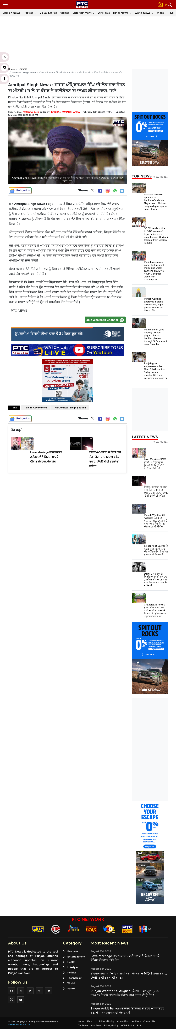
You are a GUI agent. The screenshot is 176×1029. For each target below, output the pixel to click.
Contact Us (149, 1021)
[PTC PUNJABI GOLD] (91, 929)
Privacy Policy (111, 1025)
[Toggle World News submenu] (153, 13)
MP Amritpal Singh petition (70, 407)
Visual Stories (48, 12)
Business (72, 951)
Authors (136, 1021)
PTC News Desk (31, 112)
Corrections (123, 1021)
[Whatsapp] (115, 190)
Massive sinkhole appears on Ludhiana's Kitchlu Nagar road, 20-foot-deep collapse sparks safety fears (155, 201)
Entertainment (82, 12)
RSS (139, 1025)
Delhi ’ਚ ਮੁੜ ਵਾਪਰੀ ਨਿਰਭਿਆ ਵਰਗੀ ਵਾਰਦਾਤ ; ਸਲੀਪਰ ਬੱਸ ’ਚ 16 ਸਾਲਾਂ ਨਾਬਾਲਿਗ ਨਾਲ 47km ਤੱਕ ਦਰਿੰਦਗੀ (156, 579)
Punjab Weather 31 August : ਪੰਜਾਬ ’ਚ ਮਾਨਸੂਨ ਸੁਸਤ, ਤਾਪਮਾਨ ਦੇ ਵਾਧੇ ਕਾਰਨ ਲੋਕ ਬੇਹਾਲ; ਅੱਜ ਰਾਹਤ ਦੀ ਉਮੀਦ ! (155, 521)
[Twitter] (92, 191)
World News (143, 12)
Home (81, 1021)
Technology (74, 977)
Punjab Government (36, 407)
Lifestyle (72, 967)
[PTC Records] (56, 929)
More (160, 12)
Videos (64, 12)
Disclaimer (83, 1025)
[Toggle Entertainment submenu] (93, 13)
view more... (160, 177)
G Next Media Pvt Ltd (19, 1024)
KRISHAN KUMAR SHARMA (65, 112)
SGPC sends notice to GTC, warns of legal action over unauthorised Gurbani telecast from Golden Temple (156, 235)
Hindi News (120, 12)
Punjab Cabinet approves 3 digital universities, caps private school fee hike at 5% (153, 304)
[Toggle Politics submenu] (35, 13)
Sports (71, 988)
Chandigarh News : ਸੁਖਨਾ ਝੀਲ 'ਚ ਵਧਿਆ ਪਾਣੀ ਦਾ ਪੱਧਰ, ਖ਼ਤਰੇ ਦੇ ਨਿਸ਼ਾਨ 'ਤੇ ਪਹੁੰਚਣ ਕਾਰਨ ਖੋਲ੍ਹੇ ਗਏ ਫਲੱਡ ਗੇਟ (155, 610)
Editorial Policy (106, 1021)
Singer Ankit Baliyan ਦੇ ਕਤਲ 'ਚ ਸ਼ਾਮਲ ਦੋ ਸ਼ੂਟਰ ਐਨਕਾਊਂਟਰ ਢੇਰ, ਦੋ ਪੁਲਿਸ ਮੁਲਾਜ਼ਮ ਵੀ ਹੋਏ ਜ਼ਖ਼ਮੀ (156, 550)
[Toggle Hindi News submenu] (130, 13)
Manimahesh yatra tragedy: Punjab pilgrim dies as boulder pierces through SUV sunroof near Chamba (155, 337)
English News (11, 12)
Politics (28, 12)
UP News (104, 12)
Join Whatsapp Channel (102, 319)
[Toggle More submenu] (166, 13)
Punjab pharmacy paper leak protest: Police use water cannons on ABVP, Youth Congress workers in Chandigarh (154, 271)
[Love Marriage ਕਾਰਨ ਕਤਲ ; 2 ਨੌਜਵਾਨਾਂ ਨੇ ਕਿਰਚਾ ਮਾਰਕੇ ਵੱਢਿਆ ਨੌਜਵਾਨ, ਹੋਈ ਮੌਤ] (139, 452)
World (71, 983)
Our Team (96, 1025)
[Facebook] (100, 190)
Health (71, 961)
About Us (91, 1021)
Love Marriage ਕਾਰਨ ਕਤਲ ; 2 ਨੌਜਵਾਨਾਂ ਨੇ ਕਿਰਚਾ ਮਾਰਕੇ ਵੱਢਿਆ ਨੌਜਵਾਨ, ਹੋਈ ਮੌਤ (155, 463)
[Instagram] (107, 190)
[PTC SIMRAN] (127, 929)
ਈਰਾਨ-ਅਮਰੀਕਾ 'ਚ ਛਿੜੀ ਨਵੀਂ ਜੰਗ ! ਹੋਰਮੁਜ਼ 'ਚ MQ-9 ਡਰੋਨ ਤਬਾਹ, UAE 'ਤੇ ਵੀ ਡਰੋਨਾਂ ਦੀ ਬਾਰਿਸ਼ (156, 491)
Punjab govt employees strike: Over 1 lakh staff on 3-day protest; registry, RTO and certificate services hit (155, 370)
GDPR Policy (127, 1025)
